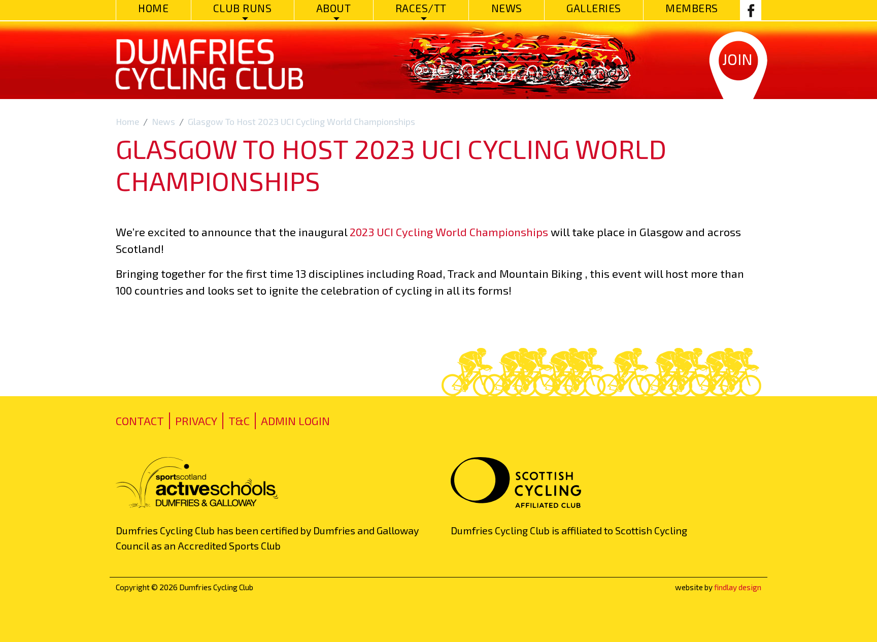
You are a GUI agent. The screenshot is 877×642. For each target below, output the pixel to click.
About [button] (333, 8)
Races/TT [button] (421, 8)
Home (153, 8)
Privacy (196, 420)
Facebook (750, 10)
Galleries (593, 8)
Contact (140, 420)
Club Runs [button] (242, 8)
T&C (239, 420)
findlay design (737, 587)
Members (691, 8)
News (506, 8)
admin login (295, 420)
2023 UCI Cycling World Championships (449, 231)
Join (737, 59)
